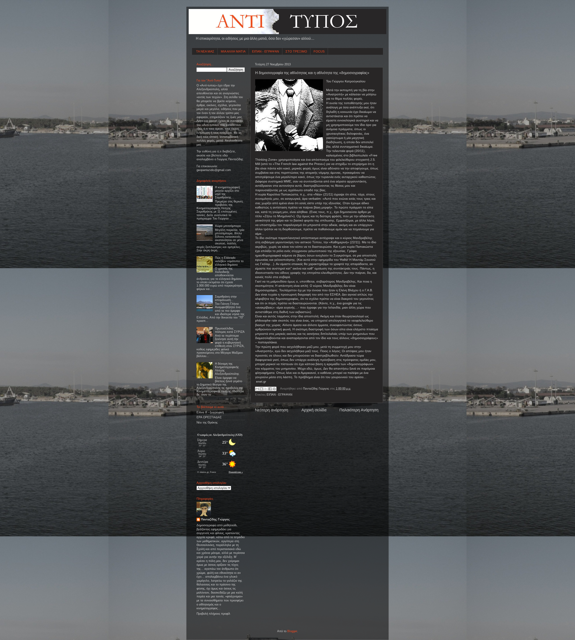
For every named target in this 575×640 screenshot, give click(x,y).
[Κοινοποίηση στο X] (265, 389)
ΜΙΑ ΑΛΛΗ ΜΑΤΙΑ (233, 51)
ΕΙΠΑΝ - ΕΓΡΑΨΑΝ (265, 51)
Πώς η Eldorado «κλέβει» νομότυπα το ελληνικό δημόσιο (229, 261)
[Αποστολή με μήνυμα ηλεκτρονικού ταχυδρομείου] (257, 389)
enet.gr (261, 381)
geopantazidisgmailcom (214, 170)
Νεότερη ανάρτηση (271, 410)
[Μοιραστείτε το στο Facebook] (270, 389)
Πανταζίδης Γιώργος (316, 388)
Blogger (292, 631)
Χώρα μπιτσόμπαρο (228, 226)
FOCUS (319, 51)
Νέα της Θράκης (207, 422)
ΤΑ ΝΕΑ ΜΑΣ (205, 51)
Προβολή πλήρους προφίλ (213, 613)
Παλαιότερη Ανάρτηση (358, 410)
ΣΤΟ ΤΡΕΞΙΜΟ (296, 51)
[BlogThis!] (261, 389)
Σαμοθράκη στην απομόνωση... (226, 298)
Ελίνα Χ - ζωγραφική (210, 412)
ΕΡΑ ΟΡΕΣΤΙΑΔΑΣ (209, 417)
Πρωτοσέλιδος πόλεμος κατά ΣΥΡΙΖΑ (230, 330)
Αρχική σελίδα (313, 410)
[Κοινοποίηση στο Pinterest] (274, 389)
